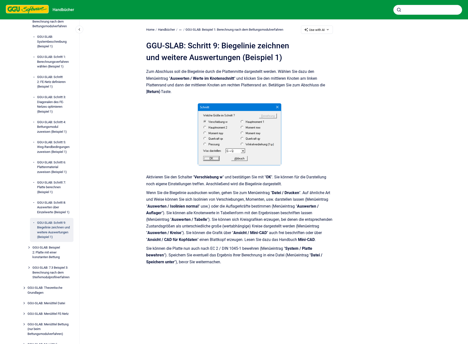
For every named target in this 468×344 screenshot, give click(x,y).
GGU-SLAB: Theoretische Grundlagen (45, 290)
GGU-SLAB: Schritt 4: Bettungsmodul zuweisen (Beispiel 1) (52, 126)
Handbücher (63, 9)
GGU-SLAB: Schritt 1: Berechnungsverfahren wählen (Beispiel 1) (53, 61)
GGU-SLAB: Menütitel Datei (46, 303)
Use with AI (317, 30)
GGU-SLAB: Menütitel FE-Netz (48, 314)
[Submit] (399, 10)
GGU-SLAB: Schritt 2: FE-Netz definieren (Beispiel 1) (51, 82)
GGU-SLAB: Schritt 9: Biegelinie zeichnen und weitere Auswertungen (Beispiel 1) (53, 230)
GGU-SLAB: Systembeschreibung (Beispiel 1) (52, 41)
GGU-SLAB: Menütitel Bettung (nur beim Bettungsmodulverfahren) (48, 329)
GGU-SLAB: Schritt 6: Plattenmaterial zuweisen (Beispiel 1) (52, 167)
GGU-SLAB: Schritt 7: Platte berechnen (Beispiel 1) (51, 187)
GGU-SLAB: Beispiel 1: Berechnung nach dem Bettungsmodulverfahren (49, 21)
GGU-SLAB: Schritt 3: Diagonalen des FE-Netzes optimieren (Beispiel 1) (51, 104)
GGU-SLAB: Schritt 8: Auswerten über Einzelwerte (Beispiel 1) (53, 207)
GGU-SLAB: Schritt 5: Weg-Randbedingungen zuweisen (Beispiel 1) (53, 147)
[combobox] (428, 9)
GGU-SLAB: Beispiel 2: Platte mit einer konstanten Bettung (46, 252)
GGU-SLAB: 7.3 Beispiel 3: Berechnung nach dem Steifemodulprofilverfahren (51, 272)
